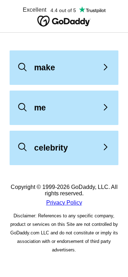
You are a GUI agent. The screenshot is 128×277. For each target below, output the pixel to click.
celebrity (51, 147)
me (40, 107)
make (44, 67)
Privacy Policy (64, 203)
